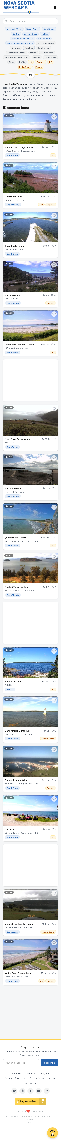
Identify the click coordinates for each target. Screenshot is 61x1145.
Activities (16, 48)
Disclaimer (30, 1073)
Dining (33, 52)
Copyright (45, 1073)
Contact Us (30, 1082)
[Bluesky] (14, 1091)
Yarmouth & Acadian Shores (20, 43)
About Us (16, 1073)
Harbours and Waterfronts (17, 57)
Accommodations (45, 43)
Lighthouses (50, 57)
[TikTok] (47, 1091)
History (36, 57)
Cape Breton (49, 29)
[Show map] (30, 75)
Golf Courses (47, 52)
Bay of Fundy (32, 29)
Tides (11, 62)
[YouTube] (39, 1091)
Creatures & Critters (17, 52)
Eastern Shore (30, 34)
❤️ (28, 1111)
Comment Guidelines (15, 1078)
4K (30, 62)
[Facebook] (30, 1091)
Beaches (29, 48)
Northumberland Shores (23, 38)
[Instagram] (22, 1091)
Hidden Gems (24, 67)
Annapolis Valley (14, 29)
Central (16, 34)
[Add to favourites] (54, 117)
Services (52, 1078)
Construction (43, 48)
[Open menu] (55, 7)
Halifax (45, 34)
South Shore (44, 38)
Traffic (22, 62)
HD (50, 62)
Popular (39, 67)
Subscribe (49, 1062)
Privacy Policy (36, 1078)
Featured (41, 62)
